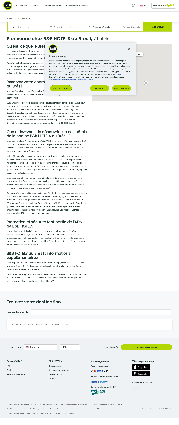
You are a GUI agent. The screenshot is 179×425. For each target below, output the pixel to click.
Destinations (21, 6)
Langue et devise (14, 347)
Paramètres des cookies (86, 409)
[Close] (129, 49)
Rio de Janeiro (18, 325)
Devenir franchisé (56, 374)
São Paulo (55, 325)
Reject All (99, 88)
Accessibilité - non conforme (63, 413)
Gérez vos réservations (16, 374)
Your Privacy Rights (60, 88)
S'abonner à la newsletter (146, 347)
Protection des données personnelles (73, 404)
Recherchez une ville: (18, 312)
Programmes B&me (52, 6)
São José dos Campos (37, 325)
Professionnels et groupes (76, 6)
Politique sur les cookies (66, 409)
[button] (103, 26)
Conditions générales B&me (17, 409)
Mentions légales (103, 409)
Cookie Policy (87, 79)
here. (119, 74)
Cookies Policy (58, 79)
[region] (90, 68)
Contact (10, 370)
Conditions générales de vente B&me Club (104, 404)
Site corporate (55, 366)
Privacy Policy (74, 79)
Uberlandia (67, 325)
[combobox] (29, 27)
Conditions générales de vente (45, 404)
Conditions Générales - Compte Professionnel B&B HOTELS (29, 413)
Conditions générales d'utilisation (19, 404)
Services (35, 6)
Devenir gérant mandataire (60, 370)
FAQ (8, 366)
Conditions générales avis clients (42, 409)
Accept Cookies (121, 88)
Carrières (52, 378)
